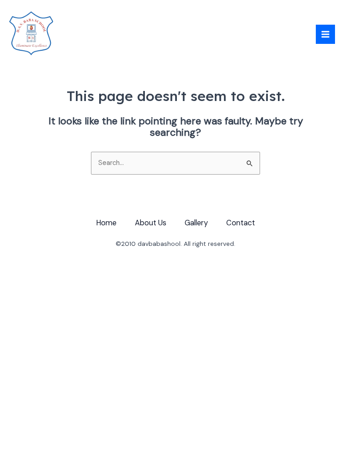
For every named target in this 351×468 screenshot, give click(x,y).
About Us (150, 223)
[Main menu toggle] (325, 34)
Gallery (196, 223)
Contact (240, 223)
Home (106, 223)
